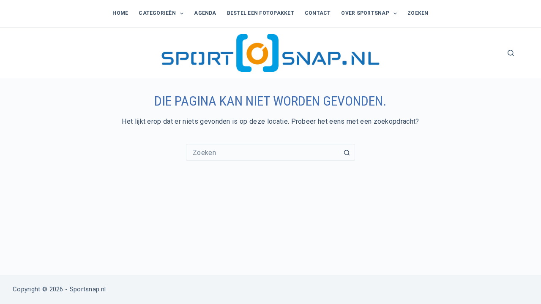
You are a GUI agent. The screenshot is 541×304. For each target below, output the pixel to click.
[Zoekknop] (347, 152)
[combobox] (262, 152)
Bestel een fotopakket (260, 13)
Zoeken (417, 13)
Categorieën (157, 13)
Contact (318, 13)
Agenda (205, 13)
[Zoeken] (511, 53)
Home (120, 13)
